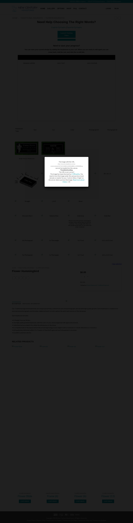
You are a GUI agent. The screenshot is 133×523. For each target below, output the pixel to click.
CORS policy (75, 174)
